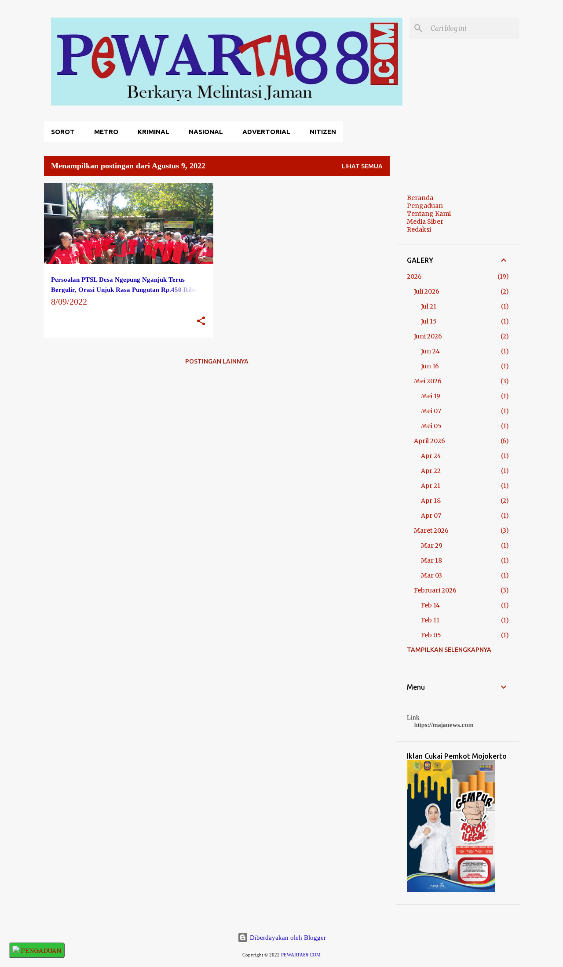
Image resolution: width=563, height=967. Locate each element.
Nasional (206, 131)
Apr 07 (431, 516)
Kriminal (153, 131)
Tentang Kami (429, 214)
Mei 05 (431, 426)
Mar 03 (431, 575)
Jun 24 (430, 351)
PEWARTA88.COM (301, 954)
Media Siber (425, 221)
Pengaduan (425, 206)
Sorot (63, 131)
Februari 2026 (435, 590)
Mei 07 (431, 411)
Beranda (420, 198)
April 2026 (429, 441)
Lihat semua (362, 166)
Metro (106, 131)
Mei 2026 (428, 381)
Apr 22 (431, 471)
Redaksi (419, 229)
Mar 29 (431, 545)
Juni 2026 (428, 336)
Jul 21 (428, 306)
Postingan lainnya (217, 361)
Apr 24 (431, 456)
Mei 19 (430, 396)
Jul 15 (429, 321)
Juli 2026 (426, 291)
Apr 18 (431, 501)
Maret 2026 (431, 530)
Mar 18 (431, 560)
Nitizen (323, 131)
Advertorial (266, 131)
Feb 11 (430, 620)
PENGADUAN (40, 951)
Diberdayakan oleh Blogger (287, 937)
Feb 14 (430, 605)
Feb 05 (431, 635)
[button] (201, 321)
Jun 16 (430, 366)
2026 (414, 276)
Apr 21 (430, 486)
